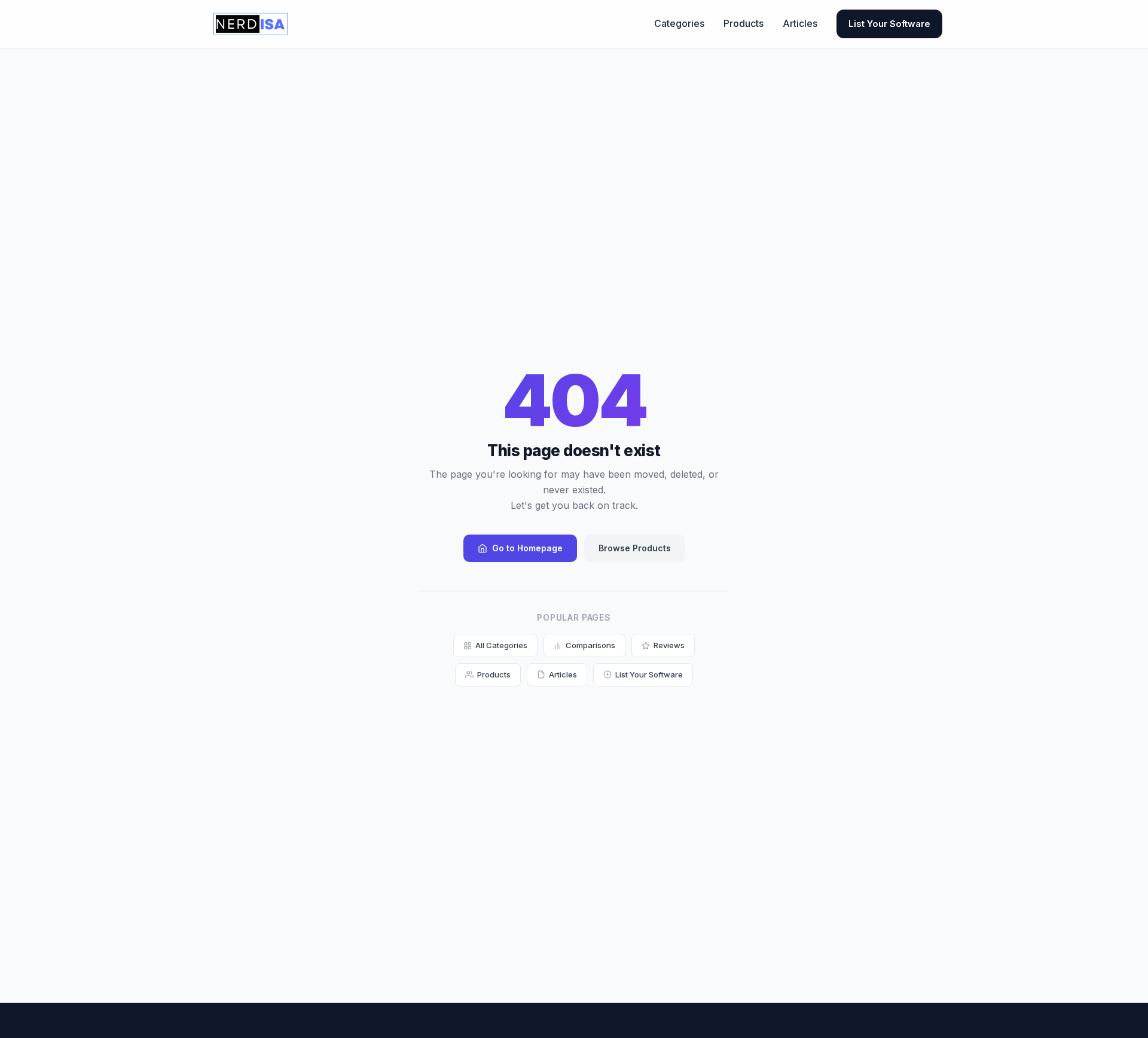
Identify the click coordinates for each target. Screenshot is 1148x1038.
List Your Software (889, 23)
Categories (679, 23)
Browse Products (635, 548)
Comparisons (590, 645)
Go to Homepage (527, 548)
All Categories (501, 645)
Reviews (669, 645)
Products (743, 23)
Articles (800, 23)
